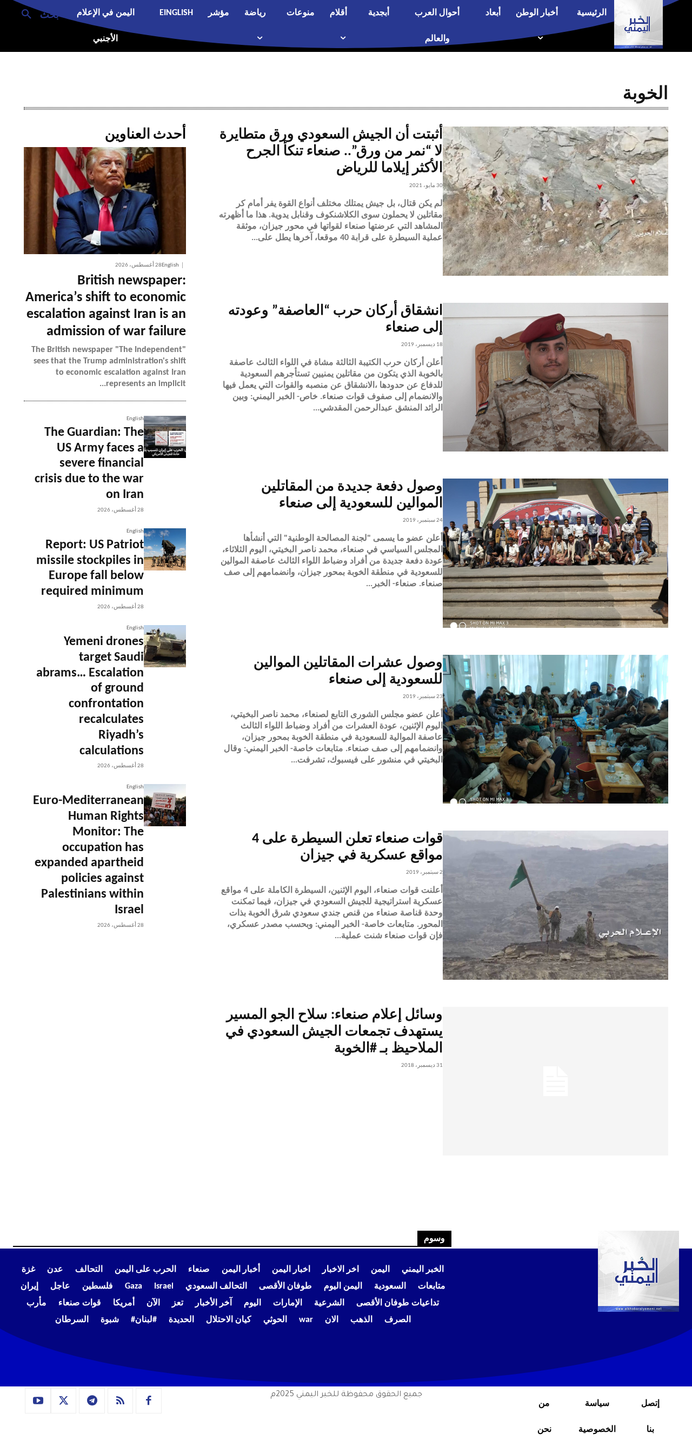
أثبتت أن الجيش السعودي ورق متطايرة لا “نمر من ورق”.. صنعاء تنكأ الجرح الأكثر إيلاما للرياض (331, 152)
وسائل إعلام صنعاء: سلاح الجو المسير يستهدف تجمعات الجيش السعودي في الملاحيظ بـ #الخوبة (334, 1032)
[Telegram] (92, 1401)
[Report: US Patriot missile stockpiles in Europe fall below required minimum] (165, 549)
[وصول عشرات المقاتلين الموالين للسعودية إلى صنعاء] (555, 729)
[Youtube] (38, 1401)
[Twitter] (64, 1401)
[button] (36, 13)
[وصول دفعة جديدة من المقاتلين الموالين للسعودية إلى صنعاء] (555, 553)
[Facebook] (149, 1401)
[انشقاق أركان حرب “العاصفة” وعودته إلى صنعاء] (555, 377)
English (170, 265)
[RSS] (121, 1401)
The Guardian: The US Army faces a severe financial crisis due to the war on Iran (89, 463)
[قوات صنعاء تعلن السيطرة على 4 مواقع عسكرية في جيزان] (555, 905)
